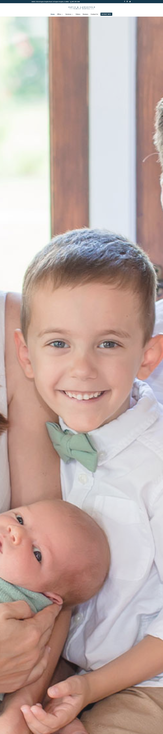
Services (68, 14)
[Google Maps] (130, 2)
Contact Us (94, 14)
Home (53, 14)
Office (59, 14)
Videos (78, 14)
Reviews (85, 14)
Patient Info (106, 14)
